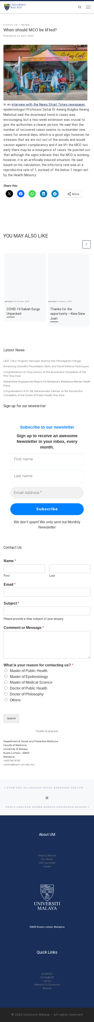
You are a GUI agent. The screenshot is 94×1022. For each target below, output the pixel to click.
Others (15, 700)
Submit (11, 718)
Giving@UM (47, 977)
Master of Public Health (28, 671)
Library (47, 981)
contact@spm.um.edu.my (18, 764)
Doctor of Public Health (28, 688)
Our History (47, 859)
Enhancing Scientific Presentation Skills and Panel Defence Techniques (46, 366)
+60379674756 (11, 760)
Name (10, 561)
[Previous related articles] (78, 244)
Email (10, 584)
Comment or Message (24, 628)
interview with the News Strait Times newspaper (48, 104)
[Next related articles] (86, 244)
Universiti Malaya (36, 1014)
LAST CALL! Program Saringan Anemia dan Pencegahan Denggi (42, 360)
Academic (47, 973)
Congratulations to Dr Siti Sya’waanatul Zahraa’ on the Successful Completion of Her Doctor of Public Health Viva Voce (43, 393)
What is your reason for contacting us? (38, 665)
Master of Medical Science (31, 682)
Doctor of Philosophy (27, 694)
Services (47, 988)
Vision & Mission (47, 855)
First (7, 575)
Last (52, 575)
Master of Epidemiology (29, 677)
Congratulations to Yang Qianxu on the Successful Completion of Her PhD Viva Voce (44, 374)
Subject (11, 603)
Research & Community (47, 984)
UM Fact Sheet (47, 862)
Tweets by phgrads (47, 731)
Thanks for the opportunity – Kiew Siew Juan (67, 313)
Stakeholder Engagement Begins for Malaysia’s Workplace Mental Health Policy (47, 383)
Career (47, 866)
